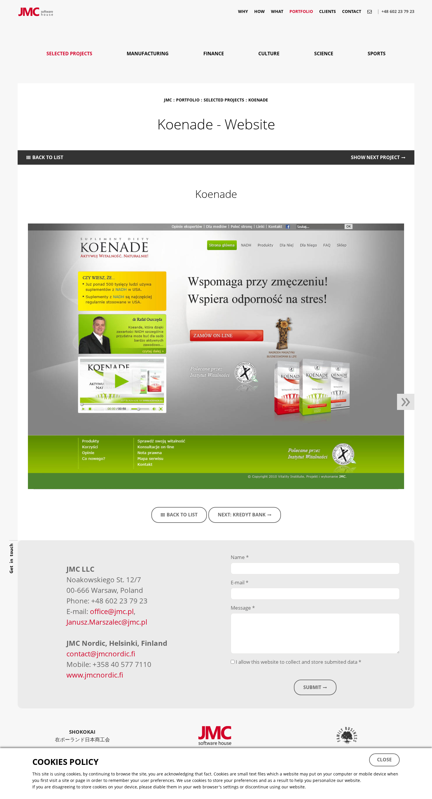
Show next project (375, 157)
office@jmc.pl (112, 611)
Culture (268, 53)
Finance (213, 53)
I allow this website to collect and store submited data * (298, 661)
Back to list (47, 157)
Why (243, 12)
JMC (168, 100)
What (277, 12)
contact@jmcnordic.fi (100, 653)
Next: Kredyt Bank (242, 514)
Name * (240, 557)
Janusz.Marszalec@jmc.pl (106, 622)
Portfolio (301, 12)
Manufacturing (148, 53)
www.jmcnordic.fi (94, 675)
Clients (327, 12)
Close (384, 759)
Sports (377, 53)
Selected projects (69, 53)
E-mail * (239, 582)
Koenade (258, 100)
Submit (312, 687)
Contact (351, 12)
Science (323, 53)
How (259, 12)
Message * (243, 607)
